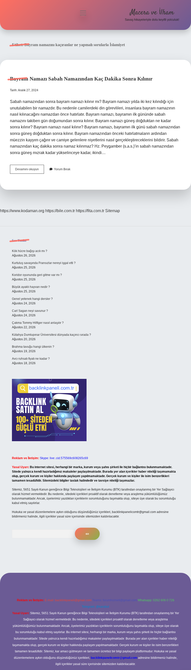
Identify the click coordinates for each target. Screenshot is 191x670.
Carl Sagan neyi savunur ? (30, 311)
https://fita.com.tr (90, 211)
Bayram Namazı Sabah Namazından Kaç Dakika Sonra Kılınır (81, 79)
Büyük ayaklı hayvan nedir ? (31, 287)
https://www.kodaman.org (22, 211)
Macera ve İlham (152, 13)
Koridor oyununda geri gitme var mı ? (37, 275)
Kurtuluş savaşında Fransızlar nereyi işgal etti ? (44, 263)
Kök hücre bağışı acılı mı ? (29, 251)
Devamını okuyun (29, 170)
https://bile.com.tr (60, 211)
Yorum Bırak (62, 169)
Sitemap (112, 211)
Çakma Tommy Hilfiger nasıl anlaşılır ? (38, 323)
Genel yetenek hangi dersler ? (32, 299)
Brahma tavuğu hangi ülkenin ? (33, 346)
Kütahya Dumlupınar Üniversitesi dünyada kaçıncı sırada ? (51, 334)
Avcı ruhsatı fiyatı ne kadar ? (31, 358)
